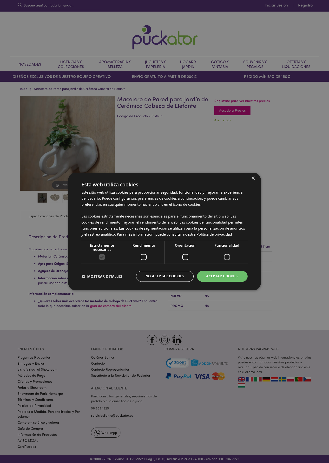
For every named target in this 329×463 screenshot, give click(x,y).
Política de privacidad (214, 234)
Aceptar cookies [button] (222, 276)
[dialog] (164, 231)
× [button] (253, 178)
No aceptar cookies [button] (164, 276)
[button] (101, 276)
